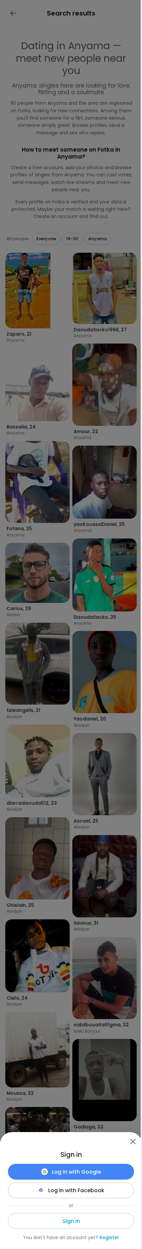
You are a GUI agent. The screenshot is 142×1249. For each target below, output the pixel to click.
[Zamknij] (132, 1141)
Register (109, 1237)
